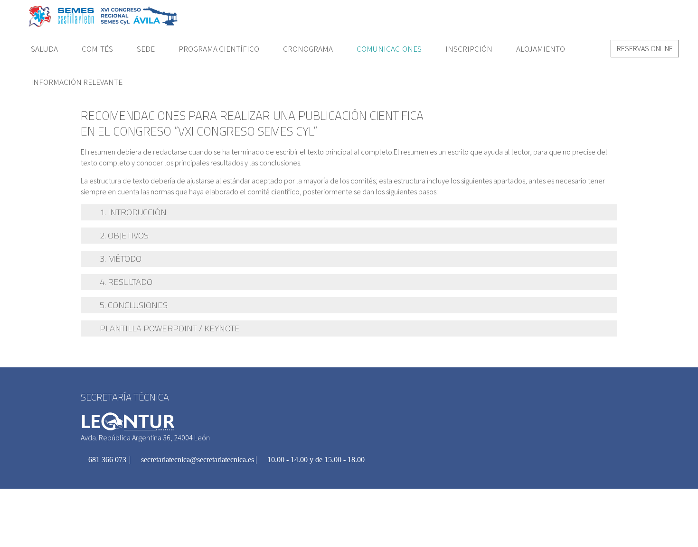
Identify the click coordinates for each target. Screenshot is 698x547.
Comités (97, 49)
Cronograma (308, 49)
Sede (146, 49)
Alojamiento (540, 49)
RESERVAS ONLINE (645, 48)
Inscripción (468, 49)
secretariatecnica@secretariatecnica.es (196, 460)
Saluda (44, 49)
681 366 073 (106, 460)
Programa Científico (219, 49)
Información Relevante (77, 82)
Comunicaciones (389, 49)
